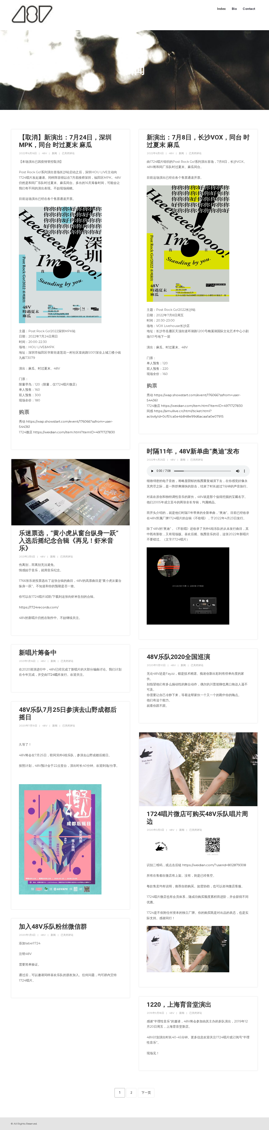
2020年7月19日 (28, 725)
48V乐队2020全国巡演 (178, 656)
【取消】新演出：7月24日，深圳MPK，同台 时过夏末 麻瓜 (65, 141)
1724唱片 (54, 675)
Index (221, 9)
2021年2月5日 (27, 556)
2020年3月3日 (155, 829)
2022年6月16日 (28, 153)
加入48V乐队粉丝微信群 (53, 926)
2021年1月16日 (27, 661)
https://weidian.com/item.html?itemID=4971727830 (74, 432)
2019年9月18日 (155, 1012)
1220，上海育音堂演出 (179, 1004)
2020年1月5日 (27, 934)
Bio (234, 9)
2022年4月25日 (156, 459)
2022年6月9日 (155, 153)
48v (44, 153)
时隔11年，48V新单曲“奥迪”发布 (193, 451)
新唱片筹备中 (38, 652)
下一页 (146, 1093)
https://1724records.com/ (38, 607)
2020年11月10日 (156, 665)
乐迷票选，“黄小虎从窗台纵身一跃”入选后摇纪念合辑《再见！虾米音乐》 (68, 540)
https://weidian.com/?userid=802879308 (214, 865)
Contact (249, 9)
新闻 (54, 153)
